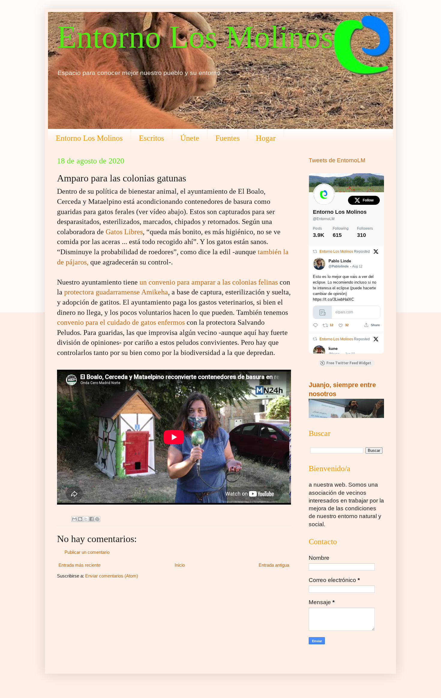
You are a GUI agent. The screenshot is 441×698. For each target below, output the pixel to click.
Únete (189, 138)
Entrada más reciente (79, 565)
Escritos (151, 138)
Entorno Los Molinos (195, 37)
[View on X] (376, 252)
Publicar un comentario (87, 552)
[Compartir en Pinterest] (97, 519)
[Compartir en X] (86, 519)
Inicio (180, 565)
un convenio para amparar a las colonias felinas (209, 282)
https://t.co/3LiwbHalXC (333, 299)
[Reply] (315, 325)
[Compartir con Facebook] (91, 519)
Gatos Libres (124, 232)
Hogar (266, 138)
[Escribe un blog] (80, 519)
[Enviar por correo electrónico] (74, 519)
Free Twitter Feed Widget (348, 363)
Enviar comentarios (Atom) (111, 575)
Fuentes (227, 138)
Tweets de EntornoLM (337, 160)
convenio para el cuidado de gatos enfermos (121, 322)
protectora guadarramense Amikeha (116, 292)
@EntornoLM (323, 219)
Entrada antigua (274, 565)
